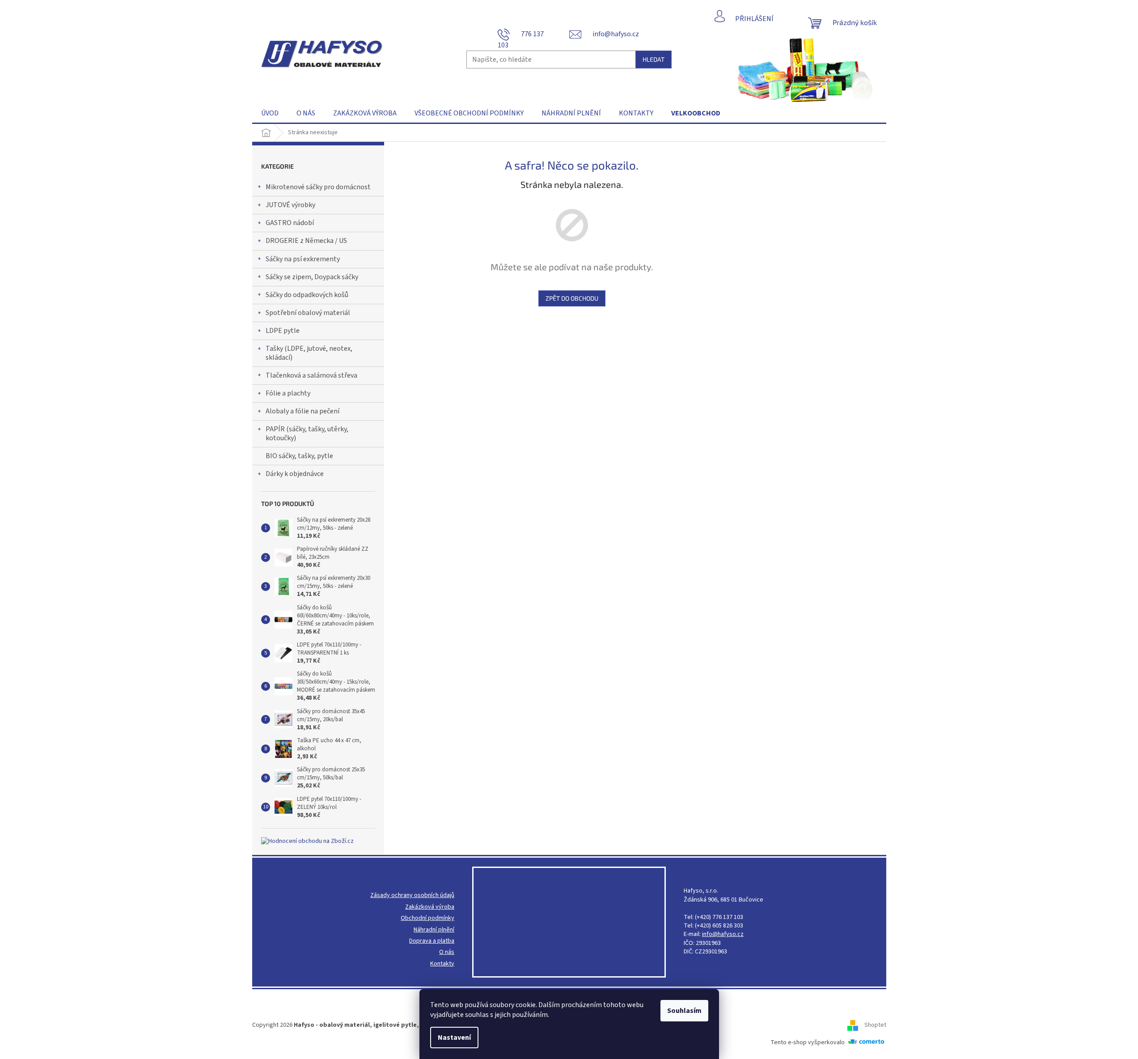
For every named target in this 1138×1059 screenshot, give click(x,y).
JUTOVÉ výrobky (290, 205)
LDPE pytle (283, 331)
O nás (446, 952)
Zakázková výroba (429, 907)
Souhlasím (684, 1011)
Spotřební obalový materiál (308, 313)
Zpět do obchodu (572, 298)
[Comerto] (866, 1042)
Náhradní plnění (434, 930)
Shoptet (875, 1025)
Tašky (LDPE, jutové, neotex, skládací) (309, 353)
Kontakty (442, 964)
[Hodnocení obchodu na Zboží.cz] (307, 841)
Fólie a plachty (288, 393)
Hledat (653, 59)
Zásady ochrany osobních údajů (412, 895)
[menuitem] (270, 113)
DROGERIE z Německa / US (306, 241)
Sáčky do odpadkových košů (307, 295)
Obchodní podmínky (427, 918)
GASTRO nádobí (290, 223)
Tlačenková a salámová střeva (311, 375)
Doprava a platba (431, 941)
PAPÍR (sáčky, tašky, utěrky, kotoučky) (307, 433)
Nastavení (454, 1037)
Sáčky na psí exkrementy (303, 259)
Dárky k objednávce (295, 474)
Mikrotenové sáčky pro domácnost (318, 187)
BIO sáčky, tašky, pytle (299, 456)
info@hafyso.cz (723, 934)
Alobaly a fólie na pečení (302, 411)
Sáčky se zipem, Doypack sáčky (312, 277)
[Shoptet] (855, 1025)
